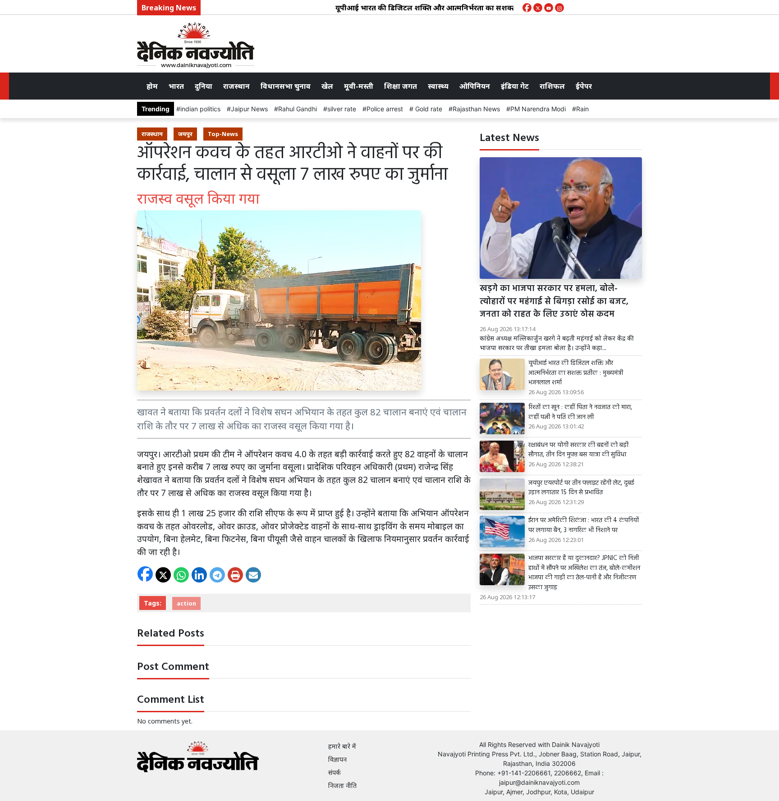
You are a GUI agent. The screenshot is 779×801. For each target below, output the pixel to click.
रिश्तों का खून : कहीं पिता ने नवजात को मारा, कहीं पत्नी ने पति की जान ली (580, 412)
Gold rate (427, 109)
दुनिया (203, 86)
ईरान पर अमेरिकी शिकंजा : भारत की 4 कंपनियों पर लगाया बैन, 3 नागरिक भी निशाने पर (583, 525)
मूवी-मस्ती (358, 86)
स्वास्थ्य (438, 86)
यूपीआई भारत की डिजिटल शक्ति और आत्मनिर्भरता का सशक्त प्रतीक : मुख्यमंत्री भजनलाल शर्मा (455, 8)
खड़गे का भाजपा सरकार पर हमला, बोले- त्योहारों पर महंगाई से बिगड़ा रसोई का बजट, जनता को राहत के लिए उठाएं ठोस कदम (554, 301)
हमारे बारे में (342, 746)
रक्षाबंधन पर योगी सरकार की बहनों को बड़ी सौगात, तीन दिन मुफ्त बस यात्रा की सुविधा (578, 450)
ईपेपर (584, 86)
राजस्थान (236, 86)
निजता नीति (342, 785)
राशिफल (552, 86)
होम (152, 86)
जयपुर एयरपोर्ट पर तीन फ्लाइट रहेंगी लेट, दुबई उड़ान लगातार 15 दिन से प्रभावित (581, 488)
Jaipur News (249, 109)
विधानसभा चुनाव (286, 86)
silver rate (341, 109)
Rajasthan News (476, 109)
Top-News (223, 134)
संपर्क (334, 772)
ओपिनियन (474, 86)
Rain (582, 109)
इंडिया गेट (515, 86)
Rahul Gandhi (297, 109)
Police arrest (385, 109)
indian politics (200, 109)
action (186, 603)
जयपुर (185, 134)
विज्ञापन (337, 759)
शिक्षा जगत (400, 86)
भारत (176, 86)
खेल (327, 86)
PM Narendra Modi (538, 109)
